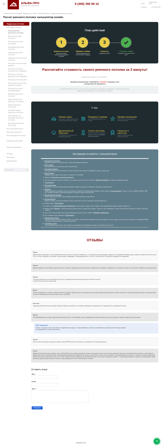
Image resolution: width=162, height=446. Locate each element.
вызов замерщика (116, 191)
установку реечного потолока (96, 135)
